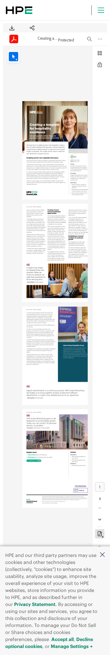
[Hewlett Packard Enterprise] (19, 10)
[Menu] (101, 10)
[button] (102, 555)
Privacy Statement (34, 604)
